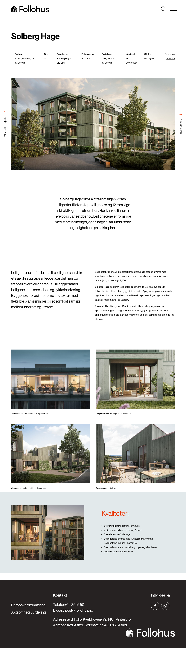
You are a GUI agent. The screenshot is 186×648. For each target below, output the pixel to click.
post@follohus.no (79, 610)
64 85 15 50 (75, 604)
